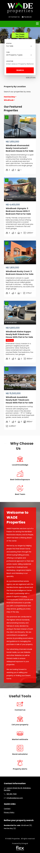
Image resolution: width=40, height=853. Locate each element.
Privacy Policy (9, 812)
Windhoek (9, 100)
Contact (7, 809)
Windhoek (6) (26, 825)
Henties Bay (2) (10, 828)
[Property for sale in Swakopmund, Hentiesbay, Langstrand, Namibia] (20, 7)
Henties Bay (9, 97)
